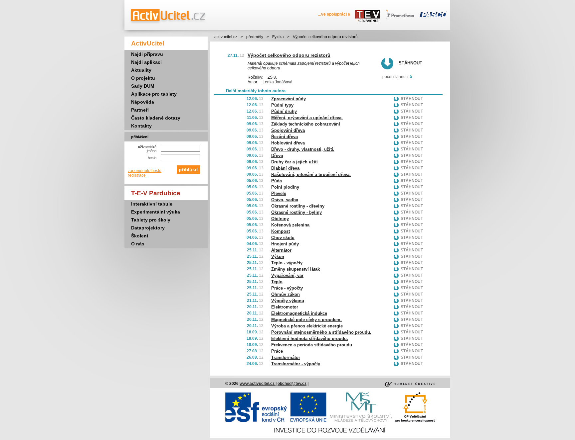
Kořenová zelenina (290, 224)
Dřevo (277, 155)
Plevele (278, 193)
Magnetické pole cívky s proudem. (306, 319)
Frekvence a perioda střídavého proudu (311, 344)
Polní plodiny (285, 187)
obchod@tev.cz (292, 383)
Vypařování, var (287, 275)
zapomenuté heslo (144, 170)
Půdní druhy (284, 111)
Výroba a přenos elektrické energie (307, 325)
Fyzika (278, 37)
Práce (277, 351)
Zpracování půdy (288, 98)
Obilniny (280, 218)
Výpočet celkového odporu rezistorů (289, 55)
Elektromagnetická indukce (299, 313)
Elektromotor (284, 307)
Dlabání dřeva (285, 168)
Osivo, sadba (284, 199)
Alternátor (281, 250)
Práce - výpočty (287, 288)
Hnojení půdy (285, 243)
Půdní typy (282, 105)
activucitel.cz (225, 37)
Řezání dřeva (284, 136)
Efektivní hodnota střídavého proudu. (309, 338)
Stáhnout (410, 62)
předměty (254, 37)
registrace (137, 175)
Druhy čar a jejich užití (294, 161)
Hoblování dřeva (288, 142)
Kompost (280, 231)
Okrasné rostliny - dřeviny (297, 206)
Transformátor (285, 357)
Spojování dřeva (288, 130)
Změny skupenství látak (295, 269)
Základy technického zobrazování (305, 124)
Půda (276, 180)
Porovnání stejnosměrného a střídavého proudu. (321, 332)
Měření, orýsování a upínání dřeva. (307, 117)
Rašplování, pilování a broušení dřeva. (311, 174)
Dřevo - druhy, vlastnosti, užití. (302, 149)
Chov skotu (282, 237)
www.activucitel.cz (258, 383)
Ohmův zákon (285, 294)
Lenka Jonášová (277, 82)
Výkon (277, 256)
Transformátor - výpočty (295, 363)
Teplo (277, 281)
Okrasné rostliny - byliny (296, 212)
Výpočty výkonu (287, 300)
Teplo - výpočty (286, 262)
